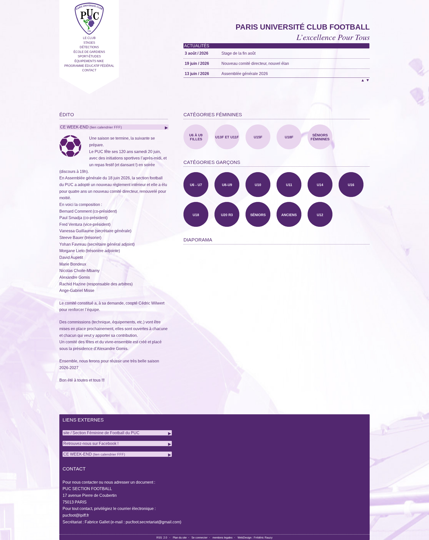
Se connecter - (201, 537)
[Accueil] (89, 17)
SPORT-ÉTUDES (89, 56)
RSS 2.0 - (164, 537)
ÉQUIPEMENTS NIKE (89, 61)
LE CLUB (89, 38)
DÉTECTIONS (89, 47)
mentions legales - (225, 537)
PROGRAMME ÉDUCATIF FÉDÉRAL (89, 66)
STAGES (89, 42)
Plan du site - (182, 537)
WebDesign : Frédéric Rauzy (255, 537)
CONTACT (89, 70)
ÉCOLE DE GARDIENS (89, 52)
